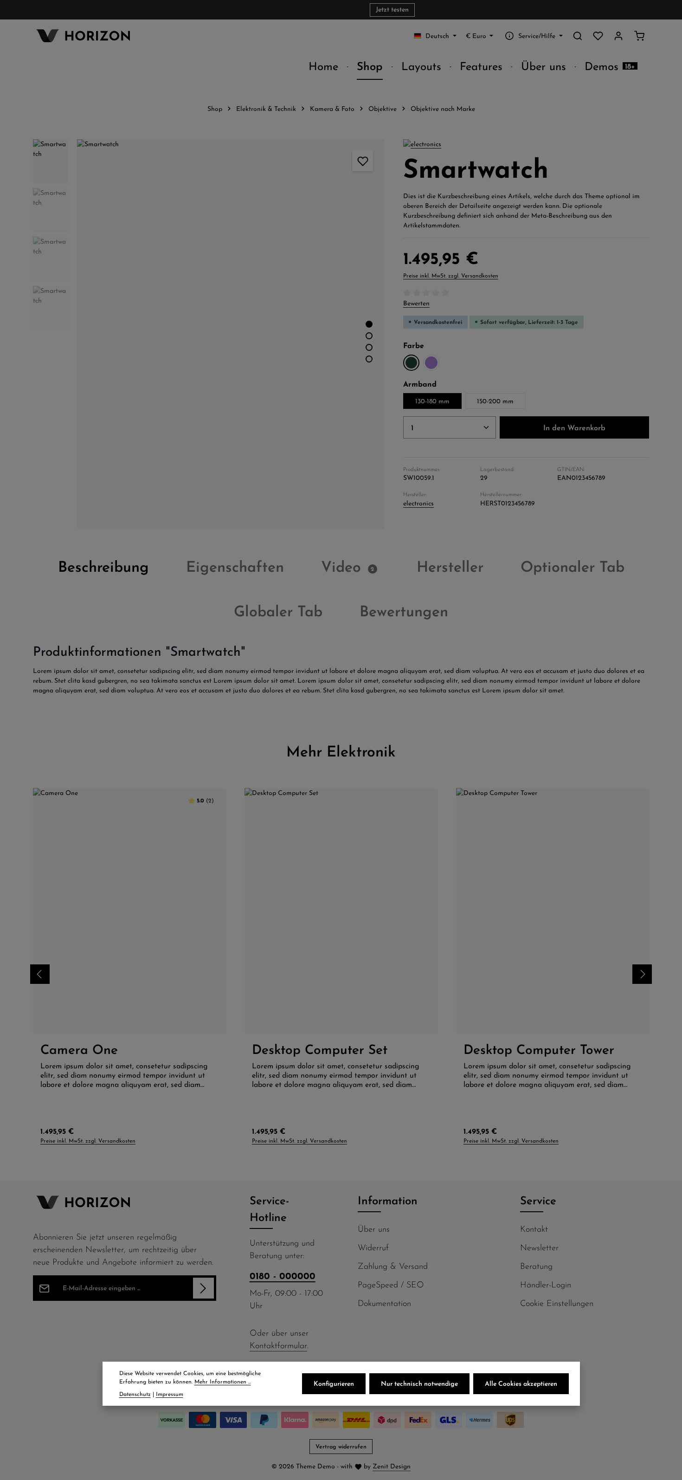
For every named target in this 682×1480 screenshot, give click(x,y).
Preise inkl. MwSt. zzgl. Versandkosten (450, 275)
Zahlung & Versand (393, 1265)
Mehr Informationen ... (222, 1381)
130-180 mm (432, 401)
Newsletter (539, 1247)
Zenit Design (392, 1466)
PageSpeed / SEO (391, 1284)
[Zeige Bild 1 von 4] (369, 324)
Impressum (169, 1393)
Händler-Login (545, 1284)
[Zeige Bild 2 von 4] (369, 335)
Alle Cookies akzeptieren (521, 1384)
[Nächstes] (642, 974)
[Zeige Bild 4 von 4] (369, 358)
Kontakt (534, 1228)
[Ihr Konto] (618, 35)
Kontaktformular (278, 1345)
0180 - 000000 (282, 1275)
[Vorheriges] (335, 519)
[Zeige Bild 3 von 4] (369, 347)
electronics (418, 503)
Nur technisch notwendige (419, 1384)
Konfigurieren (334, 1384)
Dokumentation (384, 1303)
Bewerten (416, 303)
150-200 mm (495, 401)
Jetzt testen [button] (392, 10)
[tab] (103, 566)
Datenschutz (135, 1393)
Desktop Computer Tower (538, 1049)
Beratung (536, 1265)
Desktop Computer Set (319, 1049)
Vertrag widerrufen (341, 1446)
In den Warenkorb (574, 427)
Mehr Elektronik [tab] (341, 751)
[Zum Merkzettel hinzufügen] (362, 160)
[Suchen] (577, 35)
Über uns (374, 1228)
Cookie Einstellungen (556, 1303)
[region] (209, 334)
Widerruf (373, 1247)
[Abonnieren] (203, 1288)
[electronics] (422, 144)
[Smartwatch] (230, 334)
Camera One (79, 1049)
